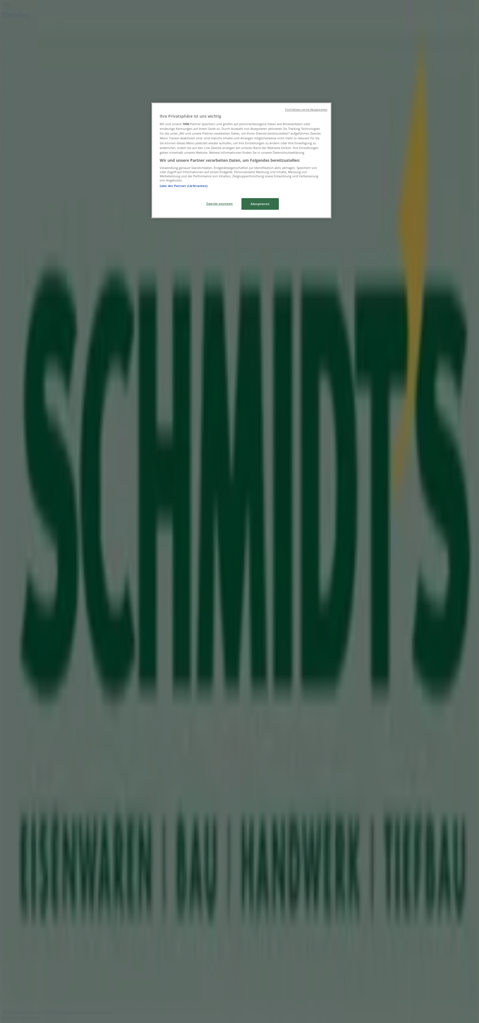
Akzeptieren (260, 204)
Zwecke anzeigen (219, 203)
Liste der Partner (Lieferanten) (184, 186)
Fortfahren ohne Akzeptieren (306, 110)
